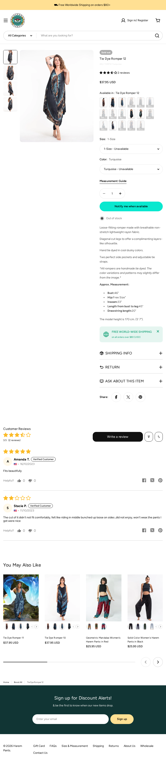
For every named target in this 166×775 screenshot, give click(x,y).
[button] (109, 72)
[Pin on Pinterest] (140, 397)
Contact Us (40, 753)
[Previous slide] (146, 662)
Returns (114, 746)
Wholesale (146, 746)
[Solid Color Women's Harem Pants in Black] (145, 598)
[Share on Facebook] (116, 397)
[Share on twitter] (152, 481)
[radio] (103, 102)
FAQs (53, 746)
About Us (129, 746)
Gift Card (39, 746)
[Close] (158, 331)
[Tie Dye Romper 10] (62, 598)
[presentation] (36, 626)
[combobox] (83, 35)
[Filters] (149, 437)
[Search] (157, 35)
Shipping (98, 746)
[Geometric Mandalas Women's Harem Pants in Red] (103, 598)
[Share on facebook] (144, 481)
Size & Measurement (75, 746)
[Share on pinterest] (160, 481)
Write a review (117, 437)
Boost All (18, 682)
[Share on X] (128, 397)
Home (6, 682)
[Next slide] (158, 662)
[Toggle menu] (5, 20)
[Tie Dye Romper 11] (21, 598)
